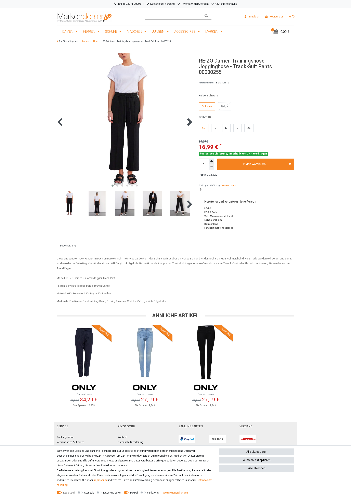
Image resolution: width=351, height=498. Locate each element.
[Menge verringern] (211, 167)
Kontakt (122, 437)
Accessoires (185, 31)
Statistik (89, 492)
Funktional (153, 492)
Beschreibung (68, 245)
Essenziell (69, 492)
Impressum (100, 480)
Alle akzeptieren (256, 451)
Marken (212, 31)
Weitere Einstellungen (175, 492)
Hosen (96, 41)
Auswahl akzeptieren (257, 460)
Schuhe (111, 31)
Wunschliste (210, 175)
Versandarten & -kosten (70, 442)
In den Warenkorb (254, 164)
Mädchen (135, 31)
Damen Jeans (145, 394)
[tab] (68, 245)
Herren (89, 31)
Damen (68, 31)
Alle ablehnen (256, 468)
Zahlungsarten (65, 437)
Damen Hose (84, 394)
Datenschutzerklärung (130, 442)
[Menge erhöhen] (211, 161)
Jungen (158, 31)
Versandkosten (228, 185)
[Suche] (206, 15)
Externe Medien (112, 492)
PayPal (134, 492)
